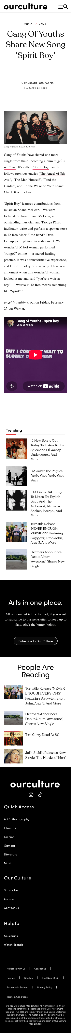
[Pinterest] (32, 74)
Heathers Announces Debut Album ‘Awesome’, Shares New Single (44, 719)
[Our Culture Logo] (25, 6)
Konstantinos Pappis (39, 83)
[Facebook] (23, 74)
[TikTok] (40, 795)
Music (28, 24)
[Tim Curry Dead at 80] (13, 738)
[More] (60, 74)
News (42, 24)
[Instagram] (31, 795)
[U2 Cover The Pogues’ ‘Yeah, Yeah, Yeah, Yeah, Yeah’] (16, 476)
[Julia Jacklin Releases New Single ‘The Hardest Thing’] (13, 756)
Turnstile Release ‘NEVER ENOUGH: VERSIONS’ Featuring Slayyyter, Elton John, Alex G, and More (47, 533)
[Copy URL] (51, 74)
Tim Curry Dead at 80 (42, 735)
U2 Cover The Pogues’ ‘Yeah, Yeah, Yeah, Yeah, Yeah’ (47, 476)
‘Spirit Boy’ (41, 167)
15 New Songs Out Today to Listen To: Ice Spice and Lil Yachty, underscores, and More (47, 450)
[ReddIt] (42, 74)
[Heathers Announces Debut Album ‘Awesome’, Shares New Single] (16, 559)
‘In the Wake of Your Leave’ (43, 185)
